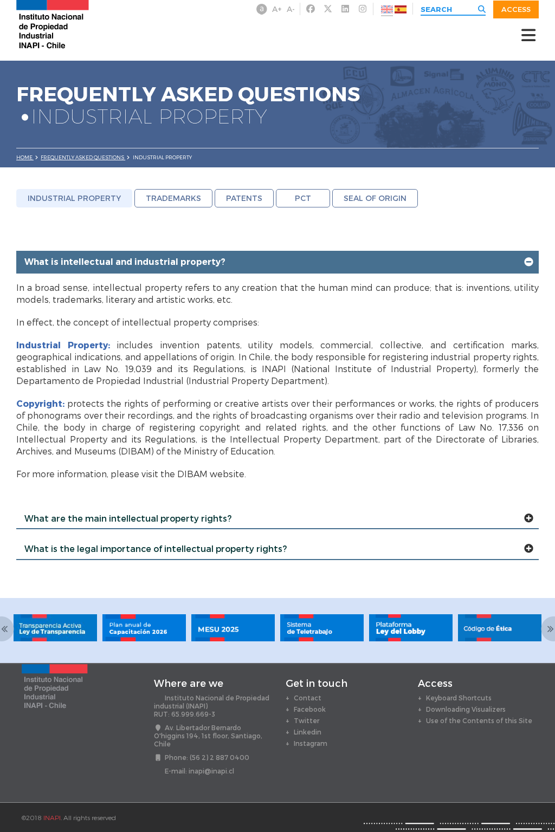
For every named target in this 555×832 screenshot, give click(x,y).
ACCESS (516, 9)
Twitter (306, 720)
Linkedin (307, 732)
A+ (277, 9)
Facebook (310, 709)
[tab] (277, 262)
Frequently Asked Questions (83, 157)
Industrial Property (74, 198)
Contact (307, 697)
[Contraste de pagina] (261, 9)
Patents (244, 198)
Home (25, 157)
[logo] (52, 23)
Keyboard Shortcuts (459, 697)
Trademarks (173, 198)
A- (291, 9)
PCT (303, 198)
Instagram (310, 743)
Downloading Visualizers (466, 709)
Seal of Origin (375, 198)
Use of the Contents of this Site (479, 720)
